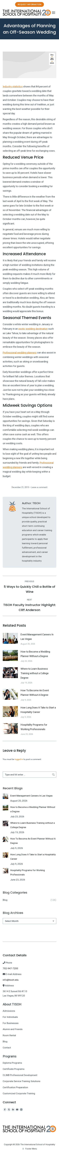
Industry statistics (13, 86)
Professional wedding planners (19, 352)
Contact (7, 1047)
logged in (19, 759)
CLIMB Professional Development (20, 1075)
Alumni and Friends (13, 1029)
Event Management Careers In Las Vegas (37, 636)
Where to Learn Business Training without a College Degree (35, 673)
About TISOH (12, 1004)
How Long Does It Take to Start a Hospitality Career (38, 709)
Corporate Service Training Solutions (21, 1081)
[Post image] (10, 638)
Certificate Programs (13, 1069)
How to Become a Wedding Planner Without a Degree (35, 654)
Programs (9, 1056)
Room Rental (9, 1035)
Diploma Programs (12, 1062)
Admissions (9, 1010)
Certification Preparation (15, 1087)
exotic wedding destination (33, 328)
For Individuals (10, 1017)
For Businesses (11, 1023)
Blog (5, 1041)
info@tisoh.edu (11, 979)
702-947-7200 (10, 968)
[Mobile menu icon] (53, 12)
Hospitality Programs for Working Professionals (34, 727)
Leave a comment (39, 487)
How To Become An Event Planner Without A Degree (35, 692)
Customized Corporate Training (19, 1093)
